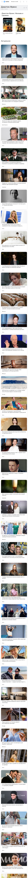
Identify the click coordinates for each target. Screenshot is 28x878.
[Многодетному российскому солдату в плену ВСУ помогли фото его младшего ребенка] (14, 96)
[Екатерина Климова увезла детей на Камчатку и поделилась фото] (14, 427)
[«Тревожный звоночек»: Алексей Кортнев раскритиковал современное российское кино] (14, 75)
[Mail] (4, 1)
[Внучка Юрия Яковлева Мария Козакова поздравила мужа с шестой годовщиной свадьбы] (14, 862)
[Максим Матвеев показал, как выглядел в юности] (14, 800)
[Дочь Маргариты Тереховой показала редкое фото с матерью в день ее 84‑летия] (14, 282)
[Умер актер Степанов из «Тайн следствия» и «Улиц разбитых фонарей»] (14, 655)
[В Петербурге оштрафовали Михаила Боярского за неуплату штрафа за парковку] (14, 158)
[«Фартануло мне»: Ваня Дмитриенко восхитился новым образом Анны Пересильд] (14, 593)
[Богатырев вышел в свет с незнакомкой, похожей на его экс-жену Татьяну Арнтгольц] (14, 552)
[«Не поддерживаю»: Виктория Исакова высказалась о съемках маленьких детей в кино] (14, 324)
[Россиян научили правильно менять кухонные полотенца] (14, 697)
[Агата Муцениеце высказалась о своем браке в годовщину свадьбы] (14, 780)
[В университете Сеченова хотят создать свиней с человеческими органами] (14, 303)
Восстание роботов (7, 33)
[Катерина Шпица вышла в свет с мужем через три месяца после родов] (14, 448)
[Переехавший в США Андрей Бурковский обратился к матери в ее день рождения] (14, 54)
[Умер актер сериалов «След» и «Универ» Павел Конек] (14, 469)
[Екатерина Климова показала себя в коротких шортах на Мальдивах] (14, 634)
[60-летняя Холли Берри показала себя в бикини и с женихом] (14, 821)
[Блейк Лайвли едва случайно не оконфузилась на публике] (14, 759)
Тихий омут (18, 33)
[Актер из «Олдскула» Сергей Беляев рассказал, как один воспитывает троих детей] (14, 406)
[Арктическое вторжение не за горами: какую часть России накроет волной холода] (14, 386)
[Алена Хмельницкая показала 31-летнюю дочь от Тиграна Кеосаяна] (14, 199)
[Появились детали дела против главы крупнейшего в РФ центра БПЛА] (14, 365)
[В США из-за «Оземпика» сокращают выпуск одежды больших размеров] (14, 531)
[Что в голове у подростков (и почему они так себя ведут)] (14, 842)
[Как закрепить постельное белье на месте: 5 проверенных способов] (14, 241)
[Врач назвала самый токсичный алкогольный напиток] (14, 489)
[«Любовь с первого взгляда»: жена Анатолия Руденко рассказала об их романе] (14, 510)
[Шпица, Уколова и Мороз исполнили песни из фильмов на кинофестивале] (14, 614)
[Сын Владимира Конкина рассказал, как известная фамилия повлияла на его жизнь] (14, 344)
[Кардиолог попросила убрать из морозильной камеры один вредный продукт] (14, 178)
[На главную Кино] (7, 1)
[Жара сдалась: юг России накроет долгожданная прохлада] (14, 717)
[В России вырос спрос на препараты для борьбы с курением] (14, 738)
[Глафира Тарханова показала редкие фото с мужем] (14, 572)
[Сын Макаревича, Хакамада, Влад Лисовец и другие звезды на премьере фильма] (14, 261)
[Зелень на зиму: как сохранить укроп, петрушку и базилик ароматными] (14, 116)
